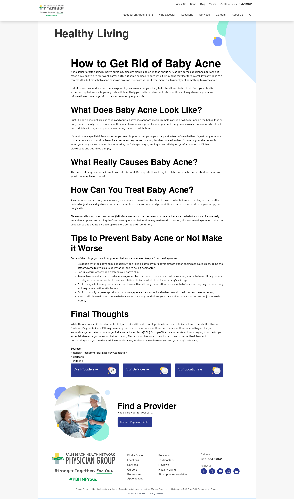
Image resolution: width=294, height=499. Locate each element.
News (193, 4)
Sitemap (214, 489)
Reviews (163, 465)
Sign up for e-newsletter (172, 474)
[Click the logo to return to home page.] (51, 11)
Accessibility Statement (129, 489)
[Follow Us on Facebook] (204, 471)
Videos (212, 4)
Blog (202, 4)
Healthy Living (167, 469)
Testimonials (166, 460)
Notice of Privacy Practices (155, 489)
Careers (221, 14)
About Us (181, 4)
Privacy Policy (82, 489)
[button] (250, 14)
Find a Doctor (167, 14)
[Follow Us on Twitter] (212, 471)
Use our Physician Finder (135, 422)
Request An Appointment (135, 476)
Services (204, 14)
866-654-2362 (241, 3)
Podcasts (164, 455)
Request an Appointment (138, 14)
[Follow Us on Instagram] (228, 471)
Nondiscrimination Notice (103, 489)
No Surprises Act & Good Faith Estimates (189, 489)
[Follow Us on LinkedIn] (236, 471)
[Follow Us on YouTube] (220, 471)
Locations (187, 14)
